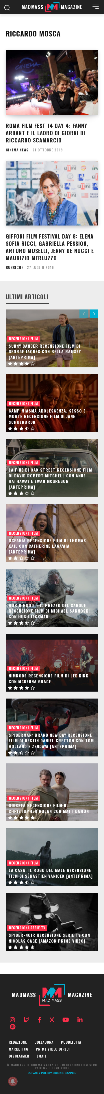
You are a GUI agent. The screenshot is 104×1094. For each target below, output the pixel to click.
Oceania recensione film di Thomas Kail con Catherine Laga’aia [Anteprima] (47, 546)
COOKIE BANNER (65, 1073)
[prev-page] (83, 313)
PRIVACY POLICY (40, 1073)
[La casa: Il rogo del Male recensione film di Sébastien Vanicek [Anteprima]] (52, 857)
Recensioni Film (23, 338)
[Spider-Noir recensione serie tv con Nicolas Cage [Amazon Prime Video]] (52, 922)
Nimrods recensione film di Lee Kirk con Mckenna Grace (48, 678)
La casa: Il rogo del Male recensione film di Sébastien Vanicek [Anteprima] (51, 873)
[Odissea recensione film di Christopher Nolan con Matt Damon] (52, 792)
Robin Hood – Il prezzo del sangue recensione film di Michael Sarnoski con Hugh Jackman (49, 611)
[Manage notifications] (12, 1081)
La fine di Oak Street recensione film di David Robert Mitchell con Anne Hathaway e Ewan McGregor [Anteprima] (50, 478)
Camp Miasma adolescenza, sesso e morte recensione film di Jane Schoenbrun (47, 416)
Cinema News (17, 150)
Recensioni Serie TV (27, 927)
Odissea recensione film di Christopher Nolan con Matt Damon (49, 808)
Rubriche (14, 267)
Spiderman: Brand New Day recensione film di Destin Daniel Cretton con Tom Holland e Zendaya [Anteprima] (51, 740)
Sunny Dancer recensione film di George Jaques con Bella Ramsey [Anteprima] (45, 351)
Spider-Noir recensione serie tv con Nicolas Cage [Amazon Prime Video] (49, 938)
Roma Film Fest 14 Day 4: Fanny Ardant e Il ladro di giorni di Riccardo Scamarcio (46, 133)
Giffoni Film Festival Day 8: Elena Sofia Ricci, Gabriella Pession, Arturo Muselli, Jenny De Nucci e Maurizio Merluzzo (50, 247)
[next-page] (94, 313)
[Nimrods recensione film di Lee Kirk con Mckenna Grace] (52, 663)
